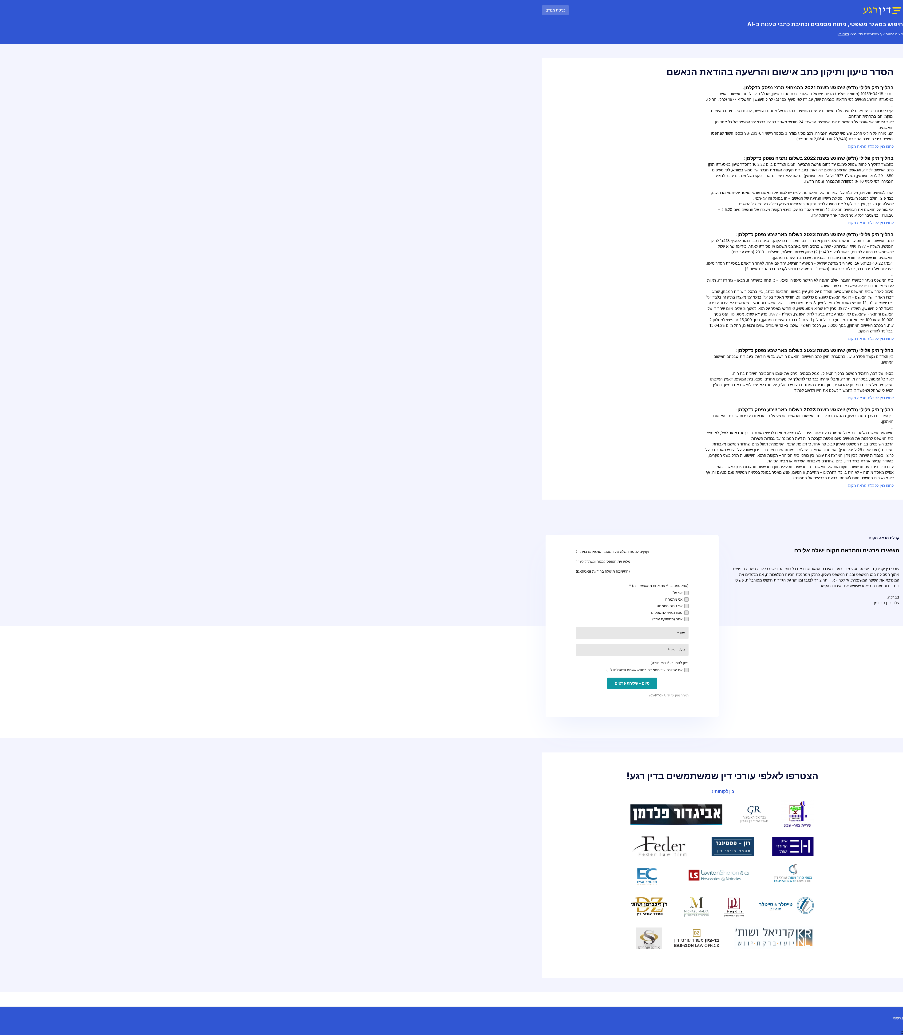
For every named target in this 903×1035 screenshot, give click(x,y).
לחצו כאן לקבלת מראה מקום (871, 146)
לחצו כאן (843, 34)
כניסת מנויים (555, 10)
